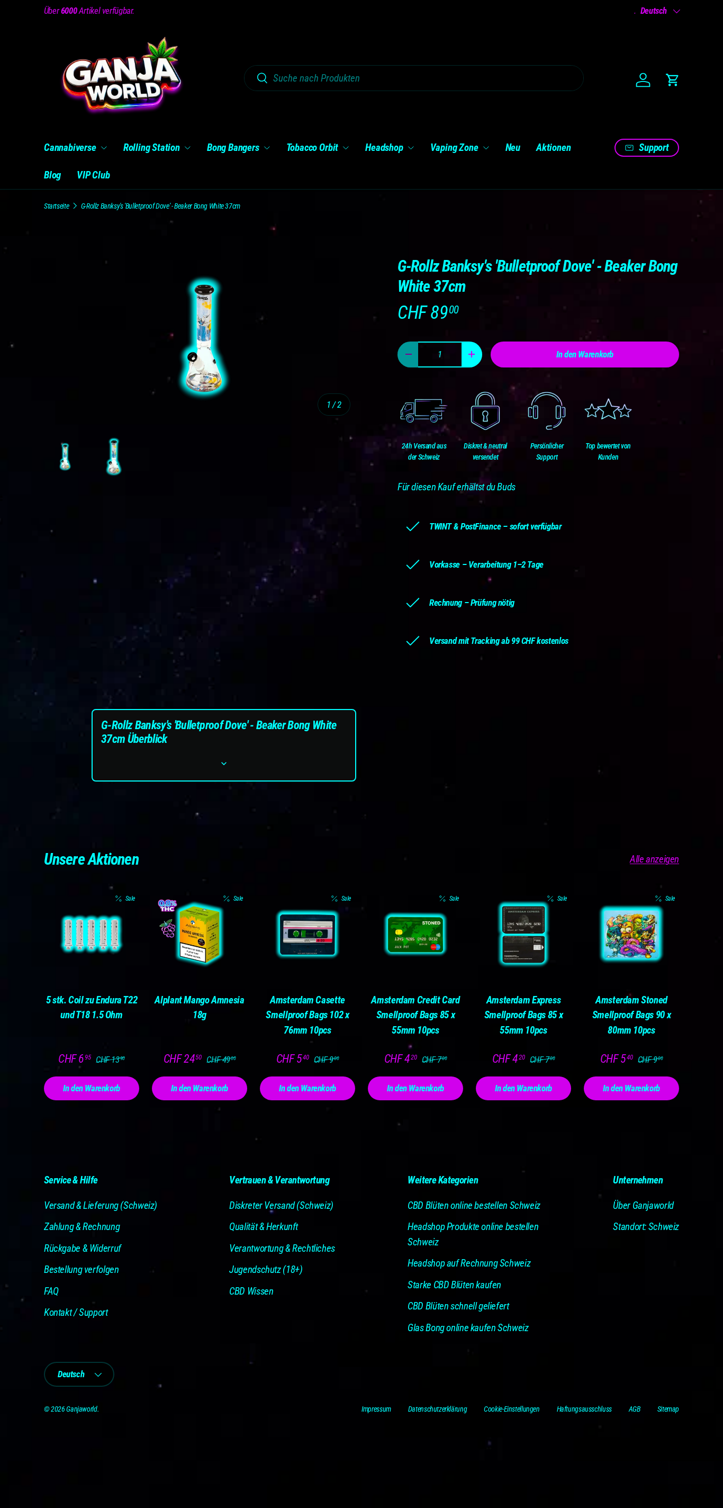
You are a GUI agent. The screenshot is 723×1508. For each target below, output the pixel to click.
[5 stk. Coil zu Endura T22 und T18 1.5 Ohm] (91, 934)
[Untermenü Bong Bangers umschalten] (266, 147)
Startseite (56, 206)
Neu (512, 147)
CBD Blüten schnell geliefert (458, 1306)
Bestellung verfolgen (81, 1269)
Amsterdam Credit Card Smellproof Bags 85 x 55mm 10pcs (415, 1015)
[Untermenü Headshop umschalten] (410, 147)
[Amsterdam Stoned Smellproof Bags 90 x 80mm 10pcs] (631, 934)
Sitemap (668, 1409)
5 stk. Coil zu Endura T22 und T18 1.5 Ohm (92, 1007)
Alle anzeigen (654, 859)
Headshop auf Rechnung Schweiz (469, 1263)
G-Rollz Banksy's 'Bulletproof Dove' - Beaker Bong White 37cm (160, 206)
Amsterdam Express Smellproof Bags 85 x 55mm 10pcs (523, 1015)
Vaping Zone (454, 147)
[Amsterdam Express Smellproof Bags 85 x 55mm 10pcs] (523, 934)
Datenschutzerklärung (437, 1409)
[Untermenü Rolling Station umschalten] (187, 147)
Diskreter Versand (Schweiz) (281, 1205)
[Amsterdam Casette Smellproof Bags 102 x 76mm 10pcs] (307, 934)
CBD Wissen (251, 1291)
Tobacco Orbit (312, 147)
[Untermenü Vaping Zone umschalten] (486, 147)
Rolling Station (151, 147)
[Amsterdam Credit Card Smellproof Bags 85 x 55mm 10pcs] (415, 934)
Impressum (376, 1409)
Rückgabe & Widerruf (82, 1248)
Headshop (384, 147)
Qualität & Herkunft (263, 1226)
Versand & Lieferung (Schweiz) (100, 1205)
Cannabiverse (70, 147)
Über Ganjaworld (643, 1205)
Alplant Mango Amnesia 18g (199, 1007)
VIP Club (93, 175)
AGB (634, 1409)
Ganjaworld (81, 1409)
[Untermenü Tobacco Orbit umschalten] (345, 147)
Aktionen (553, 147)
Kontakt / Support (76, 1312)
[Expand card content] (223, 763)
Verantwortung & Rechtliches (282, 1248)
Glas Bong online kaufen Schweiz (468, 1328)
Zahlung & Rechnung (82, 1226)
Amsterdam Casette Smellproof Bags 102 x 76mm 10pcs (307, 1015)
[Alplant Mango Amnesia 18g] (199, 934)
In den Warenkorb (584, 354)
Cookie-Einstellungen (511, 1409)
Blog (52, 175)
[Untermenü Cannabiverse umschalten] (103, 147)
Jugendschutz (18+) (265, 1269)
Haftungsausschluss (584, 1409)
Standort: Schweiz (646, 1226)
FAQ (51, 1291)
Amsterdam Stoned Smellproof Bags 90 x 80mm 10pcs (631, 1015)
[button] (672, 80)
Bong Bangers (233, 147)
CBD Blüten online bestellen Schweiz (474, 1205)
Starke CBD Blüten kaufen (454, 1285)
